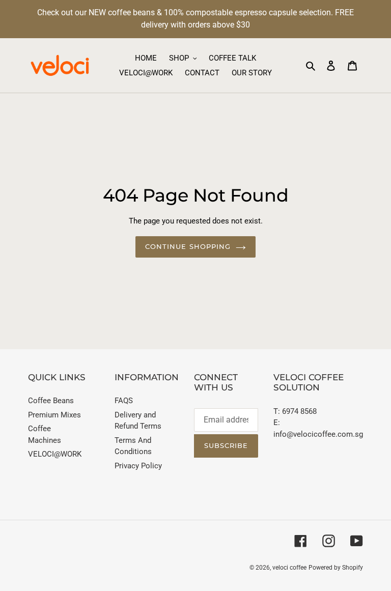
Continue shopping (188, 246)
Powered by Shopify (336, 567)
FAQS (124, 400)
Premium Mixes (54, 414)
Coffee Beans (51, 400)
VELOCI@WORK (54, 454)
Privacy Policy (138, 465)
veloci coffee (289, 567)
